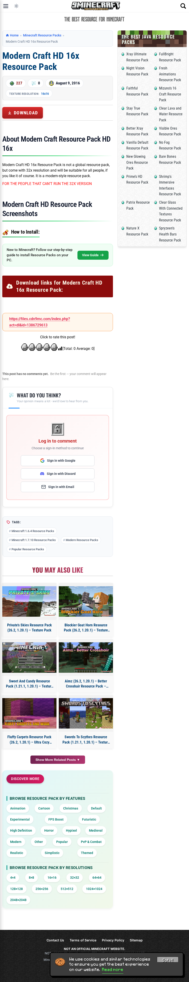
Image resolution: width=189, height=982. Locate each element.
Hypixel (71, 830)
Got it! (167, 960)
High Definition (21, 830)
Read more (112, 969)
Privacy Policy (113, 940)
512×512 (67, 889)
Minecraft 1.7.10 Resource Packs (34, 540)
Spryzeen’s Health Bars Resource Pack (170, 234)
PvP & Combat (91, 842)
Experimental (20, 819)
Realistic (16, 853)
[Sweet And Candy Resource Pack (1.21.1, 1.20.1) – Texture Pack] (29, 657)
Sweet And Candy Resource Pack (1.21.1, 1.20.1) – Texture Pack (29, 684)
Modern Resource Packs (82, 540)
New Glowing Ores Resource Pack (137, 162)
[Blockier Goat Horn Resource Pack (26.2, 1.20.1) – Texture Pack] (86, 601)
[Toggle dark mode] (16, 6)
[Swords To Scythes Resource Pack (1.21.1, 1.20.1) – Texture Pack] (86, 713)
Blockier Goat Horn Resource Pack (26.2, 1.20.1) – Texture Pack (86, 628)
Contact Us (55, 940)
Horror (49, 830)
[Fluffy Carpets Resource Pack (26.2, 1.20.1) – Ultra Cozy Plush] (29, 713)
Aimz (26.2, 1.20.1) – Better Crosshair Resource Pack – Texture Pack (86, 684)
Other (39, 842)
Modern (15, 842)
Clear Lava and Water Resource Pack (171, 114)
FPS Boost (56, 819)
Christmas (70, 808)
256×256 (41, 889)
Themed (87, 853)
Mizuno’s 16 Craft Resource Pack (170, 94)
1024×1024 (94, 889)
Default (96, 808)
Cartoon (44, 808)
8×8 (31, 877)
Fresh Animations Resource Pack (170, 74)
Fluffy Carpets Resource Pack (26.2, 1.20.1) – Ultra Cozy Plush (29, 740)
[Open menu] (5, 6)
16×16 (51, 877)
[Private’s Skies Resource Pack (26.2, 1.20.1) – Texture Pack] (29, 601)
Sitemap (136, 940)
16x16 (45, 93)
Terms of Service (83, 940)
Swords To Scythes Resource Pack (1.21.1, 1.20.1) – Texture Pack (85, 740)
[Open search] (183, 6)
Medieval (96, 830)
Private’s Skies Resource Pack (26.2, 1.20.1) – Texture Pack (29, 627)
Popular (62, 842)
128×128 (16, 889)
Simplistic (52, 853)
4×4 (12, 877)
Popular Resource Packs (28, 549)
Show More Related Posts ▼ (57, 760)
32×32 (74, 877)
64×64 (96, 877)
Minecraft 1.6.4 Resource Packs (33, 531)
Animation (17, 808)
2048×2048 (18, 900)
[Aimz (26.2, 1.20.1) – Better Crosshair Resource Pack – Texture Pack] (86, 657)
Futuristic (89, 819)
